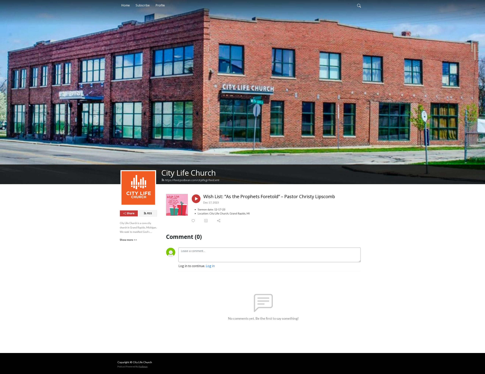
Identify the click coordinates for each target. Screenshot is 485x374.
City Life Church (188, 173)
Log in (210, 266)
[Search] (359, 5)
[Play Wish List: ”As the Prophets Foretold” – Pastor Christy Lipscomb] (196, 198)
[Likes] (193, 221)
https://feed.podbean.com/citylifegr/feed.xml (192, 180)
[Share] (219, 221)
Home (125, 5)
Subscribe (143, 5)
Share (131, 213)
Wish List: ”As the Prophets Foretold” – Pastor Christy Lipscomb (269, 196)
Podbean (143, 366)
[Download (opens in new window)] (206, 221)
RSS (149, 213)
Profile (160, 5)
